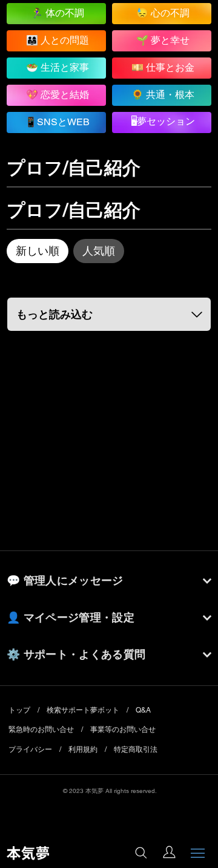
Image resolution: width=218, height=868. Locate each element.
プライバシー (30, 749)
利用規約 (82, 749)
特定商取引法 (135, 749)
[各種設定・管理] (169, 853)
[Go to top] (197, 813)
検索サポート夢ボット (83, 710)
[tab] (37, 251)
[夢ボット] (140, 854)
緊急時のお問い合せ (41, 729)
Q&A (143, 710)
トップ (19, 710)
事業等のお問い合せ (123, 729)
